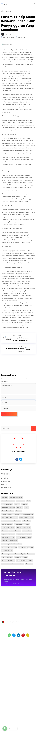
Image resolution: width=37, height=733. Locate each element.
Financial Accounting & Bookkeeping (13, 310)
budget (17, 504)
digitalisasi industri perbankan (10, 514)
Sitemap (13, 710)
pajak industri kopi (7, 550)
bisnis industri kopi (7, 504)
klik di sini (25, 327)
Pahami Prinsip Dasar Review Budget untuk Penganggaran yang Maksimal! (18, 23)
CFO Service (30, 310)
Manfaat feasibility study (24, 537)
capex (26, 507)
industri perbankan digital (22, 524)
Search (33, 428)
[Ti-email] (27, 635)
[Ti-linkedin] (18, 635)
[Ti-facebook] (13, 635)
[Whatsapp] (9, 635)
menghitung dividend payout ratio (11, 544)
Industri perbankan (7, 524)
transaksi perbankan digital (24, 560)
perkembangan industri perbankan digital (13, 554)
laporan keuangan (15, 531)
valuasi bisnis (6, 564)
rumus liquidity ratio (21, 557)
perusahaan (30, 554)
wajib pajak (29, 564)
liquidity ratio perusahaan (24, 534)
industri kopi (26, 521)
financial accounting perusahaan (11, 521)
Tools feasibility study (8, 560)
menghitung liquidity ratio (9, 547)
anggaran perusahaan (16, 498)
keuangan (5, 531)
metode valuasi (23, 547)
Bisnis (3, 478)
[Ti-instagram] (23, 635)
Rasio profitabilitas (7, 557)
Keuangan (4, 481)
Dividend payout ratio (27, 514)
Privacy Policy (21, 710)
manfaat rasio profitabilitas (9, 541)
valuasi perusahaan (17, 564)
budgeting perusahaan (8, 507)
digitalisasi (18, 511)
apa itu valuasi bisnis (8, 501)
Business (19, 507)
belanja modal (20, 501)
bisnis (28, 501)
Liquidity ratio (27, 531)
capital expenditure (7, 511)
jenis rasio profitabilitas (23, 527)
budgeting (24, 504)
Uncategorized (5, 487)
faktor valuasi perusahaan (9, 517)
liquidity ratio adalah (8, 534)
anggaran (5, 498)
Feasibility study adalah (26, 517)
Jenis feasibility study (8, 527)
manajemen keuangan (8, 537)
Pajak (3, 484)
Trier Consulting (9, 313)
